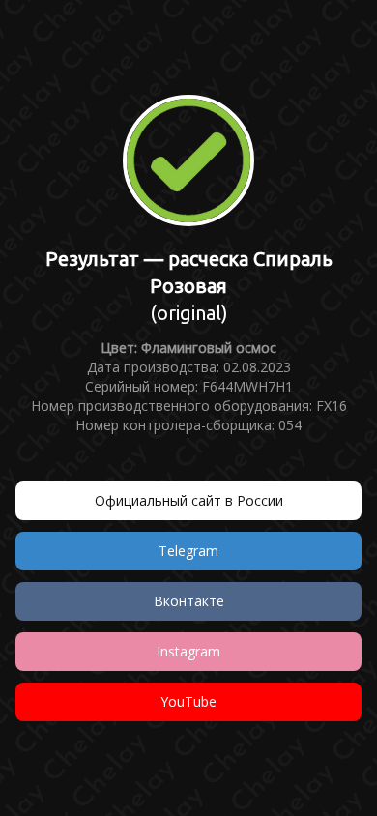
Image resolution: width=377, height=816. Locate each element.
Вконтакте (189, 601)
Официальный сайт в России (189, 500)
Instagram (188, 651)
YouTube (188, 701)
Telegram (188, 550)
